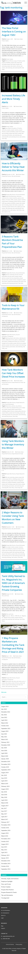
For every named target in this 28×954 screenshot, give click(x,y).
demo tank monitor (18, 681)
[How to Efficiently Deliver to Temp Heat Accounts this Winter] (14, 159)
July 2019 (4, 775)
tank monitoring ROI (17, 67)
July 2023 (4, 709)
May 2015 (4, 849)
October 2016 (5, 827)
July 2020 (4, 747)
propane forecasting (6, 480)
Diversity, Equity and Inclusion (10, 878)
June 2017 (4, 811)
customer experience (13, 198)
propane (8, 130)
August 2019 (5, 772)
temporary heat (7, 211)
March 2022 (4, 723)
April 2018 (4, 800)
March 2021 (4, 739)
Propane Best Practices (6, 176)
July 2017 (4, 808)
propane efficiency (17, 201)
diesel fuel (9, 407)
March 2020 (4, 756)
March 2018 (4, 803)
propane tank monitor (11, 64)
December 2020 (5, 745)
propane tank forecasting (14, 412)
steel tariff (18, 684)
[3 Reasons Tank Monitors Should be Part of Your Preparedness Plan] (14, 232)
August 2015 (5, 844)
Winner (3, 621)
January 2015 (5, 858)
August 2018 (5, 789)
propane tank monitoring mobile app (16, 552)
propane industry (5, 412)
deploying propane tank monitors (12, 338)
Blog (2, 926)
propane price (4, 482)
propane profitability (6, 62)
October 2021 (5, 725)
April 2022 (4, 720)
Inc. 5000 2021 (16, 615)
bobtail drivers (8, 406)
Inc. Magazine (23, 615)
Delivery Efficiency (10, 60)
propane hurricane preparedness (12, 278)
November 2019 (5, 764)
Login (2, 918)
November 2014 (5, 863)
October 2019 (5, 767)
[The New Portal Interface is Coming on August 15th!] (14, 24)
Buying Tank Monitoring (11, 196)
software (18, 66)
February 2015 (5, 855)
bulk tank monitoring (10, 477)
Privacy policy (19, 944)
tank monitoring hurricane (12, 283)
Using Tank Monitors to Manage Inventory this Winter (13, 444)
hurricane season (11, 276)
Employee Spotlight (6, 881)
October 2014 (5, 866)
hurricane (17, 274)
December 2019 (5, 761)
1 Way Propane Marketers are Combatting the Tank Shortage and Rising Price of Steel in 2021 (13, 644)
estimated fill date (15, 407)
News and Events (5, 595)
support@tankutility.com (9, 936)
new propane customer (10, 547)
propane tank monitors (11, 66)
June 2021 (4, 734)
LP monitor (19, 60)
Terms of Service (10, 944)
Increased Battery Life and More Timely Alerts (13, 99)
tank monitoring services (14, 136)
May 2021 (4, 736)
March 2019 (4, 783)
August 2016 (5, 833)
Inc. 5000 (11, 615)
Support (3, 928)
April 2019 (4, 781)
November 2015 (5, 838)
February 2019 (5, 786)
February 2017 (5, 822)
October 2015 (5, 841)
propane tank (13, 62)
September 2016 (5, 830)
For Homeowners (5, 913)
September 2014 (5, 869)
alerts (7, 128)
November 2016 (5, 825)
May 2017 (4, 814)
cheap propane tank (9, 681)
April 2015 (4, 852)
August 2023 (5, 706)
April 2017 (4, 816)
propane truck (10, 414)
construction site (5, 198)
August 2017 (5, 805)
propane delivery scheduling (7, 201)
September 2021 (5, 728)
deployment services (10, 339)
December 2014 (5, 860)
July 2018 (4, 792)
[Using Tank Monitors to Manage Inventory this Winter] (14, 437)
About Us (3, 915)
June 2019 (4, 778)
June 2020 (4, 750)
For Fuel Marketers (5, 910)
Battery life (10, 128)
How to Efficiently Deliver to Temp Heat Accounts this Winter (13, 167)
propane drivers (20, 479)
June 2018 (4, 794)
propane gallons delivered (20, 411)
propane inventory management (15, 279)
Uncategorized (5, 316)
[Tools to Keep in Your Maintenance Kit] (14, 301)
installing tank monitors (13, 341)
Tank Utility (4, 138)
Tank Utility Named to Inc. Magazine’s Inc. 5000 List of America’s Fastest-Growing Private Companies (13, 583)
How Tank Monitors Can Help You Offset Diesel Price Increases (13, 373)
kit (18, 341)
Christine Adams (19, 39)
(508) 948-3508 (6, 938)
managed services (5, 343)
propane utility (15, 553)
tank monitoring (9, 67)
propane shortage (20, 482)
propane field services (17, 343)
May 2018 (4, 797)
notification (4, 130)
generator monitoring (10, 274)
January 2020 (5, 759)
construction (18, 196)
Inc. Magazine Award (6, 617)
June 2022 (4, 717)
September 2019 (5, 770)
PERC (12, 199)
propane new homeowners (18, 548)
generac (15, 128)
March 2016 (4, 836)
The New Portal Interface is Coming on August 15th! (14, 31)
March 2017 (4, 819)
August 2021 (5, 731)
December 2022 (5, 712)
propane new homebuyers (7, 548)
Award (7, 615)
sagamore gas (20, 206)
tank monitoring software (7, 416)
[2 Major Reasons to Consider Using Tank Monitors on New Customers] (14, 508)
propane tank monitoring (13, 281)
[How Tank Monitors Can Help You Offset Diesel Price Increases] (14, 366)
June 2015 (4, 847)
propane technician (5, 346)
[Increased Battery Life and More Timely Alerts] (14, 91)
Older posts (3, 692)
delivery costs (15, 406)
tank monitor (9, 135)
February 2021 (5, 742)
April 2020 (4, 753)
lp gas (15, 60)
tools (6, 348)
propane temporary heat (12, 206)
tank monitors (22, 136)
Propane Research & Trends (17, 382)
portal (23, 60)
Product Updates (5, 40)
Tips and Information (16, 176)
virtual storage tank (18, 487)
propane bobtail (11, 409)
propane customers (14, 130)
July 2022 (4, 714)
